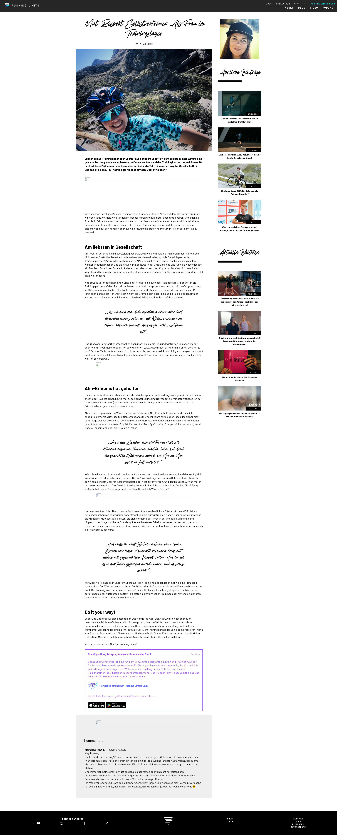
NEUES (289, 7)
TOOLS (268, 4)
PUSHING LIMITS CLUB (323, 4)
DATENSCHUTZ (298, 827)
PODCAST (329, 7)
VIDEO (314, 7)
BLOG (301, 7)
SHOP (297, 4)
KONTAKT (298, 819)
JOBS (298, 821)
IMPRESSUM (298, 824)
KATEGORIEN (283, 4)
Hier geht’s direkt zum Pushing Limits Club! (124, 685)
